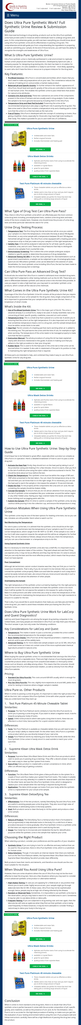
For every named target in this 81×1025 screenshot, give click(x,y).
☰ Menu (13, 15)
